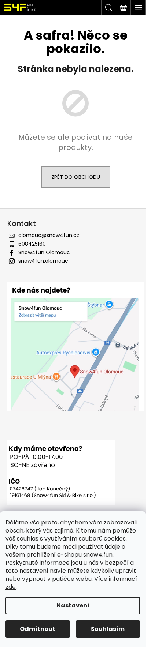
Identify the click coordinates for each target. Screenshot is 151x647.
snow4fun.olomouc (43, 260)
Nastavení (72, 605)
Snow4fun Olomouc (44, 252)
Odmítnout (37, 629)
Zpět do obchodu (75, 177)
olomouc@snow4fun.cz (48, 235)
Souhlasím (108, 629)
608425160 (32, 244)
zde (10, 587)
